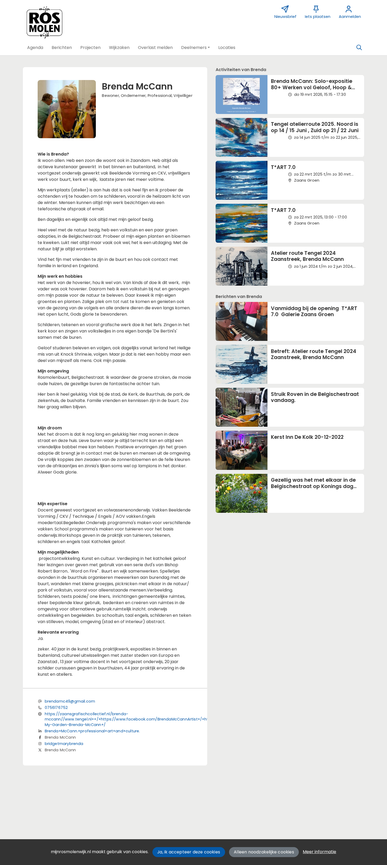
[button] (35, 47)
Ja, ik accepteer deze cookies (188, 852)
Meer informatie (319, 852)
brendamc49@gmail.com (70, 701)
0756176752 (56, 707)
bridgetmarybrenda (64, 743)
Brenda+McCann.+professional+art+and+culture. (92, 731)
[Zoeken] (359, 48)
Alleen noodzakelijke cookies (264, 852)
